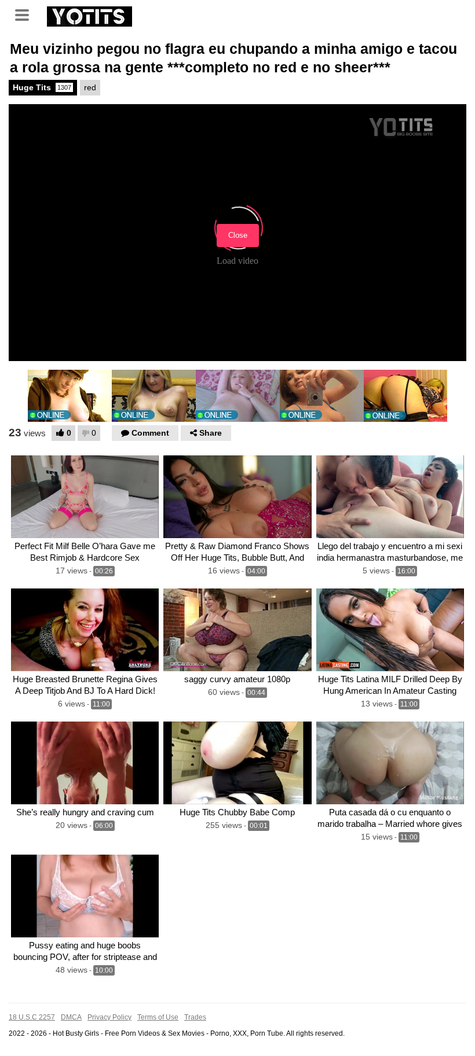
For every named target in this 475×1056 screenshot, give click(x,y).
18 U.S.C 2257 (32, 1017)
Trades (195, 1017)
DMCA (71, 1017)
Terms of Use (157, 1017)
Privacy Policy (109, 1017)
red (90, 87)
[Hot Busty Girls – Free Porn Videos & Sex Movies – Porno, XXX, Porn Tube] (89, 15)
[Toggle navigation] (26, 14)
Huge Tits (42, 87)
